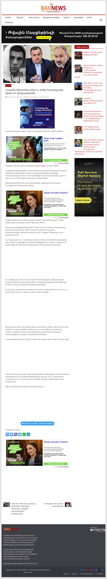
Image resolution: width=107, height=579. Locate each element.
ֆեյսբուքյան (41, 166)
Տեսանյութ (78, 17)
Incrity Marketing (43, 570)
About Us (66, 574)
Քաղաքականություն (51, 17)
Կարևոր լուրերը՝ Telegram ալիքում (38, 423)
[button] (12, 17)
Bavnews (21, 97)
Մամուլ (8, 17)
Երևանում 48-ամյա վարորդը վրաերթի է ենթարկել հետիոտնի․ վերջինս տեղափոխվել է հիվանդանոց (23, 509)
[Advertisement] (37, 263)
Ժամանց (19, 17)
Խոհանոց (9, 22)
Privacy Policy (99, 574)
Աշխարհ (66, 17)
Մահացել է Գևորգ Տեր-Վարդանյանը (54, 505)
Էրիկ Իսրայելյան (32, 97)
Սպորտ (89, 17)
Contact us (74, 574)
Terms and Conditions (86, 574)
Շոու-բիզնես (34, 17)
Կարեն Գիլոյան (43, 97)
